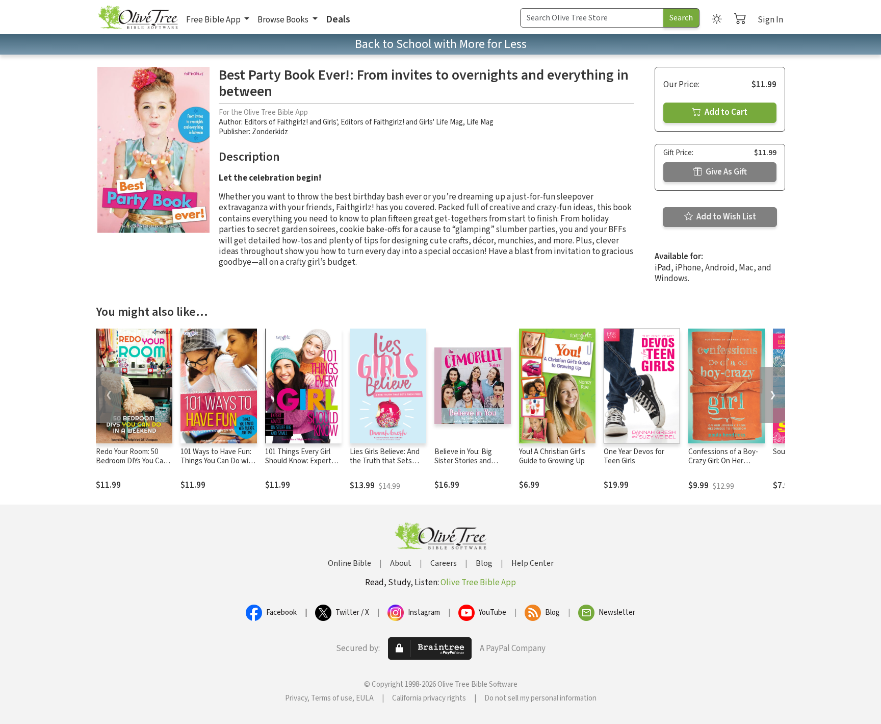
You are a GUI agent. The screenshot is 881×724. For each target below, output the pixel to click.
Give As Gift (725, 172)
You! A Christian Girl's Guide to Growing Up (552, 456)
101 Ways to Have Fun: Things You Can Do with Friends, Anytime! (217, 461)
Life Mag (480, 122)
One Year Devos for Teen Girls (634, 456)
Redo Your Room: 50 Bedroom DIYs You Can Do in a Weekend (131, 461)
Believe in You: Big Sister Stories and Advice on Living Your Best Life (467, 466)
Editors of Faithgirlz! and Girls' (290, 122)
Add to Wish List (725, 217)
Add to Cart (725, 112)
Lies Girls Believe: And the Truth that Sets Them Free (385, 461)
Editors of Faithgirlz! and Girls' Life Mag (402, 122)
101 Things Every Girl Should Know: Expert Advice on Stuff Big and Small (302, 466)
